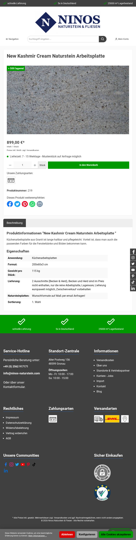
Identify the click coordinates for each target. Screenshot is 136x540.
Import (100, 381)
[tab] (14, 223)
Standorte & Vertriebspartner (113, 370)
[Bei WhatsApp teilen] (32, 203)
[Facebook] (5, 464)
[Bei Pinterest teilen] (25, 203)
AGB (8, 438)
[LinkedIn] (5, 470)
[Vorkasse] (11, 180)
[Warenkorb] (134, 37)
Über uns (102, 365)
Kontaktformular (14, 387)
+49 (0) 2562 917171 (15, 366)
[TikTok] (34, 464)
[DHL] (112, 419)
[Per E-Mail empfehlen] (39, 203)
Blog (99, 391)
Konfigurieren (87, 534)
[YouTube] (22, 464)
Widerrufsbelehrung (17, 428)
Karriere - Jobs (105, 376)
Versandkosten (105, 360)
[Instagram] (11, 464)
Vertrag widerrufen (16, 433)
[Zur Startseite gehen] (68, 22)
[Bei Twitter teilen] (17, 203)
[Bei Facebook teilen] (10, 203)
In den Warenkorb (88, 165)
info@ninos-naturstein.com (21, 373)
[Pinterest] (28, 464)
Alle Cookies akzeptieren (116, 534)
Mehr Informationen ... (37, 536)
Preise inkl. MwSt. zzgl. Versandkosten (23, 150)
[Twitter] (17, 464)
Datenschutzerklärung (19, 422)
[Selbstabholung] (125, 419)
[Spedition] (98, 419)
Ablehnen (67, 534)
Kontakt (101, 386)
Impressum (12, 417)
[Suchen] (103, 39)
